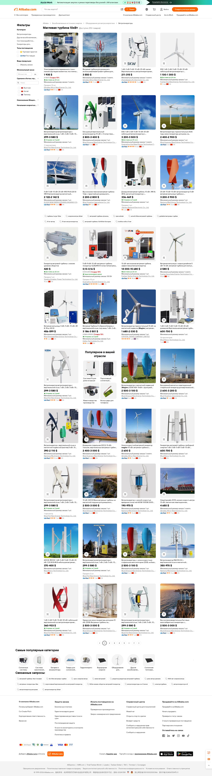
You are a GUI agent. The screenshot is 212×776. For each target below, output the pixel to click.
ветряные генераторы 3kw (29, 684)
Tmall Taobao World (94, 765)
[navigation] (27, 333)
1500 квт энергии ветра (176, 679)
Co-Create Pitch (25, 711)
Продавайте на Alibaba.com (173, 707)
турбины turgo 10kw (54, 216)
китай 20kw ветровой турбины (141, 216)
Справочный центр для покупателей (140, 707)
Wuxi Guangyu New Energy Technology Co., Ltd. (177, 142)
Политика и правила (63, 735)
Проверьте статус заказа (172, 716)
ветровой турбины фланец (99, 216)
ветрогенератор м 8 (181, 684)
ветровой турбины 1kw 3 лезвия (31, 679)
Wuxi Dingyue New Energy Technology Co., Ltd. (100, 142)
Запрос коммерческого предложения (105, 714)
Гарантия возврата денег (64, 711)
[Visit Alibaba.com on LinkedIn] (168, 735)
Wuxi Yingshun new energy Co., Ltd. (96, 202)
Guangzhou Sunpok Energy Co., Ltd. (96, 282)
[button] (121, 9)
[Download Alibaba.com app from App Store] (166, 753)
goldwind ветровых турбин (168, 216)
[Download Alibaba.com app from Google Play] (185, 753)
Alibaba (45, 23)
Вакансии (22, 721)
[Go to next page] (139, 643)
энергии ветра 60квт (75, 216)
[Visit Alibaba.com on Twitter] (173, 735)
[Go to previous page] (99, 643)
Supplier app (111, 754)
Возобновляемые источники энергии (67, 23)
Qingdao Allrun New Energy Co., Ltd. (57, 87)
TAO (125, 765)
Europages (142, 765)
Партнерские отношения (172, 725)
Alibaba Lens (32, 754)
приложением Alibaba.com (146, 754)
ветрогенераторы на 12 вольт (137, 684)
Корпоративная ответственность (32, 716)
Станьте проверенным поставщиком (177, 721)
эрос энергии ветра (81, 679)
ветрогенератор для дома (29, 689)
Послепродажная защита (65, 723)
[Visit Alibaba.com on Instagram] (178, 735)
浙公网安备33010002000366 (146, 772)
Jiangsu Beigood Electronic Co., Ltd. (135, 207)
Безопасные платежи (63, 707)
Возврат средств (133, 721)
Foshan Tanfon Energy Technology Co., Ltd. (137, 276)
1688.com (81, 765)
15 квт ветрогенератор (70, 221)
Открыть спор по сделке (136, 716)
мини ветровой (100, 679)
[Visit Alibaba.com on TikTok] (188, 735)
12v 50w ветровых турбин (57, 679)
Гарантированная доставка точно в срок (68, 717)
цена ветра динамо (154, 679)
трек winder (120, 216)
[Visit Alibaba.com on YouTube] (183, 735)
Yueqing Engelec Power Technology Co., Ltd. (61, 279)
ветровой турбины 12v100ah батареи (98, 221)
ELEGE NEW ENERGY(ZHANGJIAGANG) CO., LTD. (61, 202)
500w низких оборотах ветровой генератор (104, 684)
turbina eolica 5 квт (124, 221)
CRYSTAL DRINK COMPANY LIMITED (135, 337)
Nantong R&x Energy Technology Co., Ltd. (176, 202)
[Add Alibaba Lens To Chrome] (55, 753)
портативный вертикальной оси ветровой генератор (63, 684)
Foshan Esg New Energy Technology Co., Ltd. (177, 82)
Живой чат (130, 711)
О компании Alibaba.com (29, 702)
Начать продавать (169, 711)
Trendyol (132, 765)
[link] (209, 752)
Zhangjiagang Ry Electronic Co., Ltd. (135, 80)
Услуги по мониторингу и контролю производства (69, 729)
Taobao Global (116, 765)
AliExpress (71, 765)
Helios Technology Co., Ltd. (93, 341)
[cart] (155, 10)
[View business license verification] (128, 772)
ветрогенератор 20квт (53, 689)
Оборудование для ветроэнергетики (100, 23)
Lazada (106, 765)
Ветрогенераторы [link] (125, 23)
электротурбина (160, 684)
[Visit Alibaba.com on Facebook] (163, 735)
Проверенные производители (102, 709)
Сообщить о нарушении (135, 732)
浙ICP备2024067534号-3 (168, 772)
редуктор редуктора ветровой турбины (126, 679)
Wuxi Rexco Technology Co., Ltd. (172, 340)
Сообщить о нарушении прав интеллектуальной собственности (140, 726)
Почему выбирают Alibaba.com (31, 707)
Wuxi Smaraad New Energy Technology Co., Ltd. (61, 337)
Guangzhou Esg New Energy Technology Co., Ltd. (138, 144)
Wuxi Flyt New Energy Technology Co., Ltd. (60, 147)
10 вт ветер (51, 221)
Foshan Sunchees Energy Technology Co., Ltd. (177, 274)
